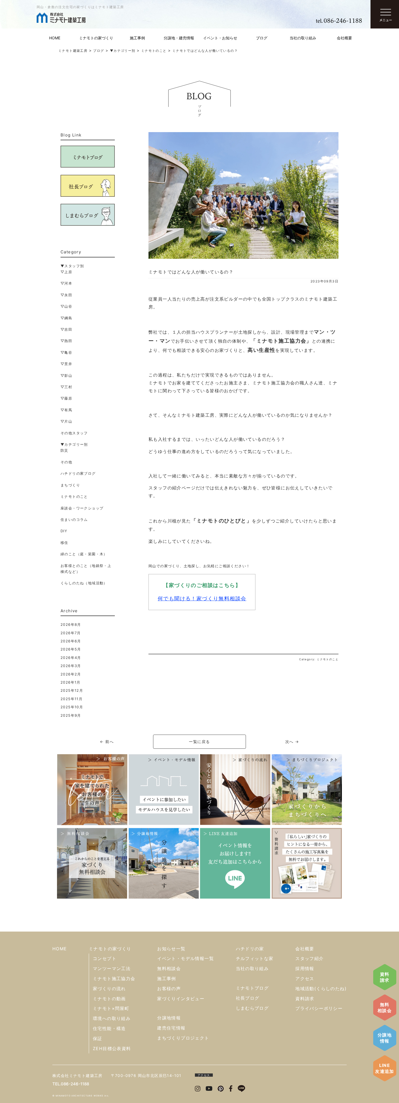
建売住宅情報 (171, 1028)
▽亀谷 (66, 352)
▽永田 (66, 295)
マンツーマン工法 (112, 968)
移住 (64, 542)
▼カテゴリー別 (74, 444)
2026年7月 (71, 633)
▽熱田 (66, 341)
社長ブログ (247, 998)
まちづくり (70, 485)
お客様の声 (169, 988)
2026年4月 (71, 657)
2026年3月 (71, 666)
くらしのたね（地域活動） (84, 583)
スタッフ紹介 (309, 958)
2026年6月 (71, 641)
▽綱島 (66, 318)
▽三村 (66, 387)
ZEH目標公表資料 (112, 1048)
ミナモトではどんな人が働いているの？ (190, 272)
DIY (64, 531)
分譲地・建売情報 (179, 38)
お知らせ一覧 (171, 948)
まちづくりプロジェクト (183, 1038)
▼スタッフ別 (72, 266)
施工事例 (137, 38)
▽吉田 (66, 329)
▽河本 (66, 283)
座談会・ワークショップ (82, 508)
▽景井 (66, 364)
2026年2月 (71, 674)
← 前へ (107, 741)
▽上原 (66, 272)
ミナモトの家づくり (96, 38)
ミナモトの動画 (109, 998)
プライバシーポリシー (319, 1008)
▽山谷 (66, 306)
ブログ (261, 38)
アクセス (304, 978)
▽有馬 (66, 410)
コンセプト (104, 958)
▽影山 (66, 375)
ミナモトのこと (74, 496)
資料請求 (384, 977)
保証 (97, 1038)
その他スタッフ (74, 433)
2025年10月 (72, 707)
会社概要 (344, 38)
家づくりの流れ (109, 988)
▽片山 (66, 421)
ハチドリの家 (250, 948)
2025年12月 (72, 690)
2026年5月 (71, 649)
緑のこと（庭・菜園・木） (84, 554)
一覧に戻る (199, 741)
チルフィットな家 (255, 958)
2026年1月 (71, 682)
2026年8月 (71, 624)
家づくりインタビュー (180, 998)
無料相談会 (385, 1007)
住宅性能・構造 (109, 1028)
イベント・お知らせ (220, 38)
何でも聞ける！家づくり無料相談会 (202, 598)
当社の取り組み (303, 38)
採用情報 (304, 968)
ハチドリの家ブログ (78, 473)
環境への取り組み (112, 1018)
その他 (66, 462)
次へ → (292, 741)
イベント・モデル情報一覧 (185, 958)
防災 (64, 450)
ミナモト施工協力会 (114, 978)
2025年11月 (72, 699)
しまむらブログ (252, 1008)
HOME (54, 38)
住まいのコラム (74, 519)
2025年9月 (71, 715)
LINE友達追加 (384, 1068)
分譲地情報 (385, 1038)
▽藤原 (66, 398)
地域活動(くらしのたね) (321, 988)
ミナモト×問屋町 (111, 1008)
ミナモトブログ (252, 988)
